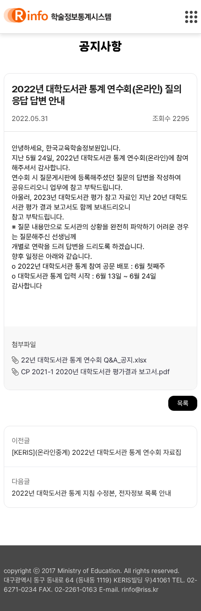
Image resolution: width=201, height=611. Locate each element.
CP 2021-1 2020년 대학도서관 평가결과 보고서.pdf (95, 371)
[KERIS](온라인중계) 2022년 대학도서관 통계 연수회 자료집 (96, 452)
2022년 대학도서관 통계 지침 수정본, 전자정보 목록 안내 (91, 493)
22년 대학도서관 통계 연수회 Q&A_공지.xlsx (84, 359)
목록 (182, 403)
